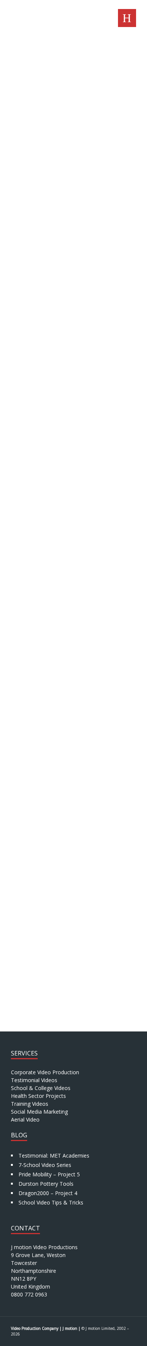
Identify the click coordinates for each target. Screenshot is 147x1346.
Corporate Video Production (45, 1072)
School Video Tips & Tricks (50, 1202)
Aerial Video (25, 1119)
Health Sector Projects (38, 1095)
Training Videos (29, 1103)
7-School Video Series (44, 1164)
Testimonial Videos (34, 1080)
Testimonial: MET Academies (53, 1155)
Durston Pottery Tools (46, 1183)
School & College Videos (40, 1088)
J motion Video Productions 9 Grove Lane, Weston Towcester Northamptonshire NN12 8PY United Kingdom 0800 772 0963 (44, 1271)
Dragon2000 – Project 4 (47, 1193)
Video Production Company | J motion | (45, 1328)
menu (127, 18)
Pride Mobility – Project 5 (49, 1174)
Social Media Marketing (39, 1111)
